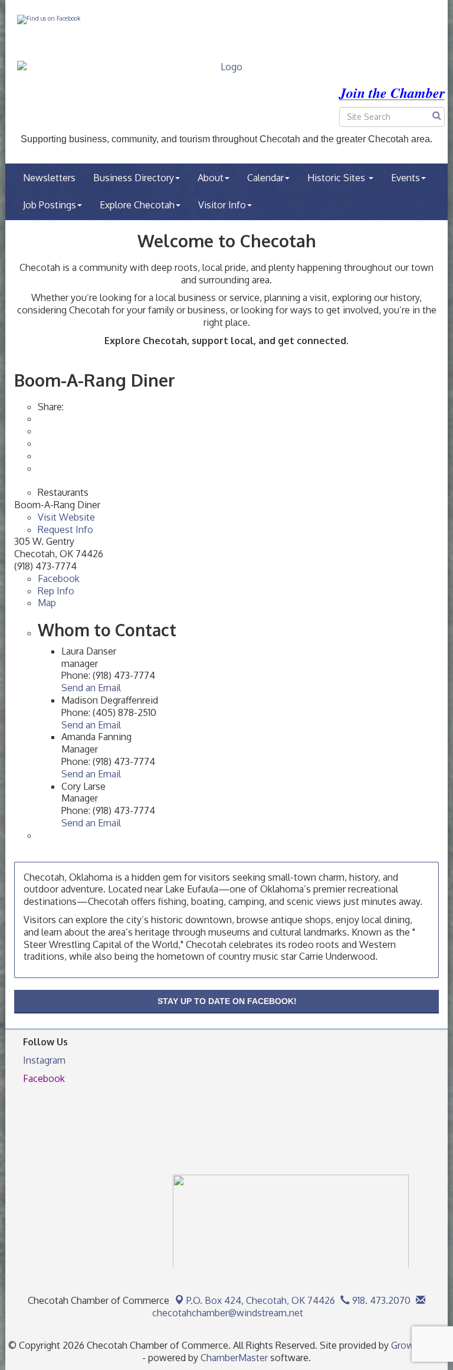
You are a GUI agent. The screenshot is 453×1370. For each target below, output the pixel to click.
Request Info (65, 529)
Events (405, 178)
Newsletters (49, 178)
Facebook (59, 578)
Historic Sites (337, 178)
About (211, 178)
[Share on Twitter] (39, 456)
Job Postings (49, 205)
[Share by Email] (39, 431)
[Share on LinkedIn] (39, 468)
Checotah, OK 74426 (260, 1300)
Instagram (44, 1060)
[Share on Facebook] (39, 443)
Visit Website (66, 517)
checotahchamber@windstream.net (226, 1313)
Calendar (265, 178)
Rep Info (56, 591)
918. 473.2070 (380, 1300)
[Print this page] (39, 418)
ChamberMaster (234, 1358)
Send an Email (91, 688)
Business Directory (133, 178)
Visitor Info (222, 205)
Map (47, 603)
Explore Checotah (137, 205)
